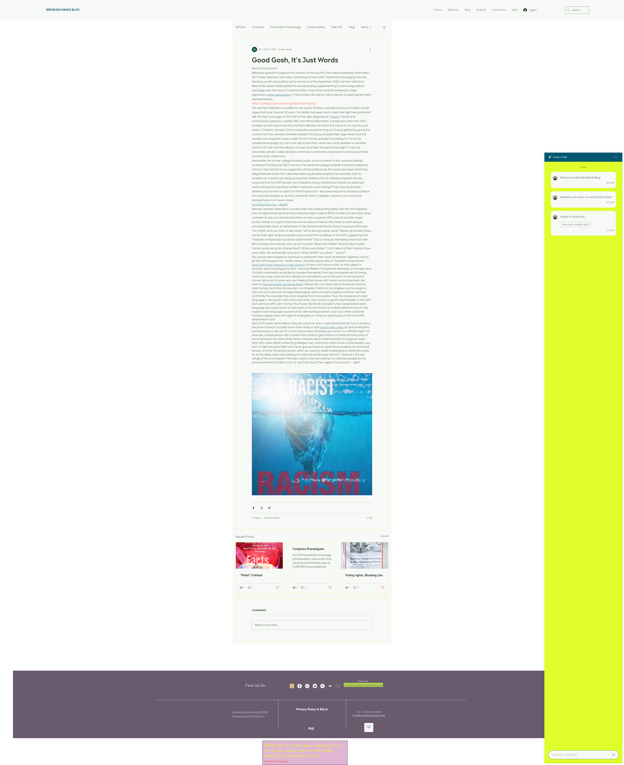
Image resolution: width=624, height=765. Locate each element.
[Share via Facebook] (253, 507)
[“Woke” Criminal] (259, 555)
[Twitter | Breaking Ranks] (315, 686)
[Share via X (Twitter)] (261, 507)
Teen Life (336, 27)
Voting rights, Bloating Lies (364, 575)
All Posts (241, 27)
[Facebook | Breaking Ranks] (299, 686)
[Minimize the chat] (615, 157)
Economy (258, 27)
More (364, 27)
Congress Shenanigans (308, 548)
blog (352, 27)
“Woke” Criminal (251, 575)
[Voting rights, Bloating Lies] (364, 555)
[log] (583, 455)
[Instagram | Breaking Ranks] (307, 686)
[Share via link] (269, 507)
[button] (384, 27)
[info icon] (292, 686)
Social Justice (316, 27)
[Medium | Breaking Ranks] (330, 686)
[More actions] (370, 49)
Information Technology (285, 27)
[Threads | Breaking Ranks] (322, 686)
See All (384, 536)
